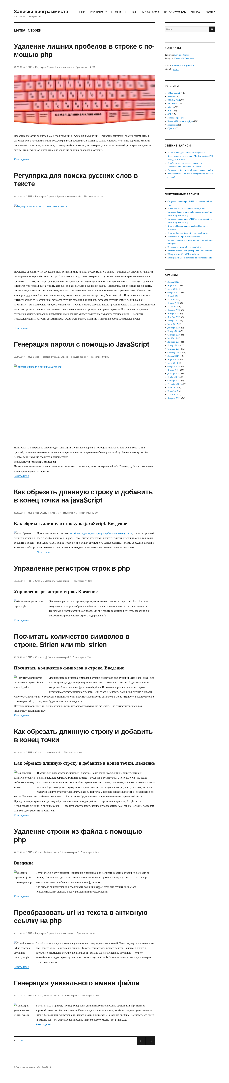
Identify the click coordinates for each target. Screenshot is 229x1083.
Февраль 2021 (174, 292)
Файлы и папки (51, 852)
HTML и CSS (119, 12)
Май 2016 (172, 338)
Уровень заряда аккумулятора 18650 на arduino (189, 250)
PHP (82, 12)
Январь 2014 (173, 369)
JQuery (43, 512)
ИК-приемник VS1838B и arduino (183, 254)
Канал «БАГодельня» (184, 58)
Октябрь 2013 (174, 380)
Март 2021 (172, 288)
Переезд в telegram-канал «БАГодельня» (186, 152)
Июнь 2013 (172, 391)
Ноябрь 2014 (173, 345)
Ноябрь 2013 (173, 376)
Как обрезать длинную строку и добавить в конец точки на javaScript (83, 495)
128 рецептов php (175, 12)
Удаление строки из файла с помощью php (78, 835)
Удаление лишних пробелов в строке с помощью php (84, 50)
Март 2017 (172, 324)
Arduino (195, 12)
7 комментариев (65, 933)
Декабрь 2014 (174, 341)
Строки (50, 67)
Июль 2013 (172, 387)
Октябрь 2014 (174, 348)
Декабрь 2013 (174, 373)
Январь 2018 (173, 313)
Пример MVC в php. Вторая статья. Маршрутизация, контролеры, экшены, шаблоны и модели (190, 240)
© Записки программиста (26, 1067)
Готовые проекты (175, 117)
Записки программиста (41, 11)
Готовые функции (50, 356)
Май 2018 (172, 299)
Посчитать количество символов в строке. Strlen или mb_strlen (71, 640)
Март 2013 (172, 394)
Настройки (172, 124)
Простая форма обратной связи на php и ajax (188, 232)
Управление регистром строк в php (72, 568)
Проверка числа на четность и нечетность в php (190, 257)
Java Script (96, 12)
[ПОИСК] (212, 29)
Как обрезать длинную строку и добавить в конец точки (83, 735)
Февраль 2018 (174, 309)
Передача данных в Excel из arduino (184, 247)
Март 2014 (172, 362)
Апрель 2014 (173, 359)
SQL (134, 12)
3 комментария (69, 852)
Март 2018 (172, 306)
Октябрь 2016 (174, 334)
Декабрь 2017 (174, 317)
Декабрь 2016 (174, 327)
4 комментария (64, 67)
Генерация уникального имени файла (76, 982)
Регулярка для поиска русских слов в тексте (76, 179)
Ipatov (176, 68)
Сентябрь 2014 (174, 352)
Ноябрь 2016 (173, 331)
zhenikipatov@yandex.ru (183, 65)
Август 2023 (173, 281)
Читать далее (21, 159)
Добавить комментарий (68, 196)
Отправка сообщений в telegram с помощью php (190, 170)
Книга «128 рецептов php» (180, 121)
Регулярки (40, 67)
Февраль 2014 (174, 366)
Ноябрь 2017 (173, 320)
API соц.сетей (150, 12)
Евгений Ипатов (181, 54)
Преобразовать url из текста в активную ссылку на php (81, 916)
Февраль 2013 (174, 398)
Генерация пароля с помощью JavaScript (81, 344)
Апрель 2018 (173, 302)
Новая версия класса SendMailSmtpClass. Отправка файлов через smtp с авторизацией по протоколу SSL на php (189, 212)
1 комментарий (78, 356)
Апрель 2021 (173, 285)
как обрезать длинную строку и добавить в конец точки (100, 533)
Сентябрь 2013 (174, 384)
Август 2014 (173, 355)
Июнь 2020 (172, 295)
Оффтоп (210, 12)
